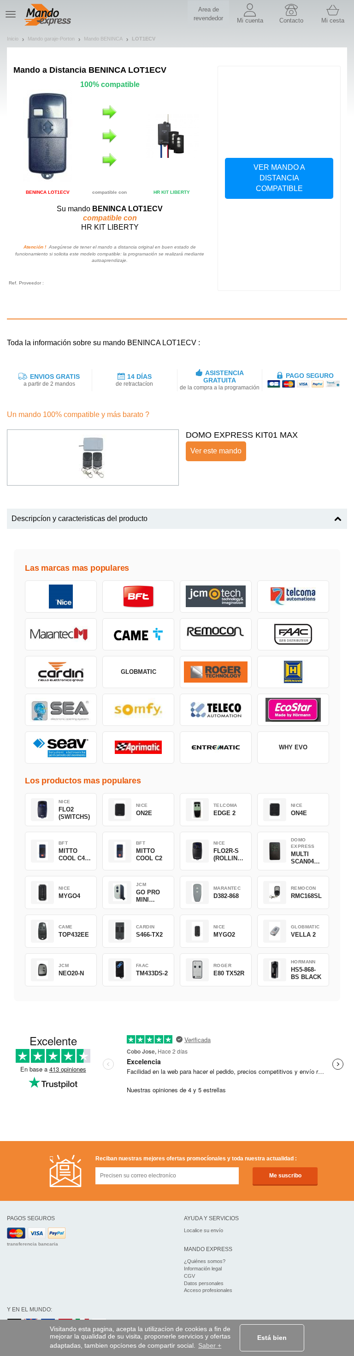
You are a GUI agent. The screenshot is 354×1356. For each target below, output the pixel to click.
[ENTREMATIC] (216, 747)
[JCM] (216, 596)
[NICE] (61, 596)
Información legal (203, 1268)
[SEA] (61, 710)
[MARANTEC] (61, 634)
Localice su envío (203, 1230)
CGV (189, 1276)
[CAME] (138, 634)
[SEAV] (61, 747)
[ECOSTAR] (293, 710)
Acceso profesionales (208, 1290)
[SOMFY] (138, 710)
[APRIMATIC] (138, 747)
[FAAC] (293, 634)
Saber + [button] (209, 1345)
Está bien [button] (272, 1337)
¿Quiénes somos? (204, 1261)
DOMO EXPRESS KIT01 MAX (242, 435)
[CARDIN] (61, 672)
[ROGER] (216, 672)
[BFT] (138, 596)
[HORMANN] (293, 672)
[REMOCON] (216, 634)
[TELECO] (216, 710)
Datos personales (204, 1283)
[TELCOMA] (293, 596)
